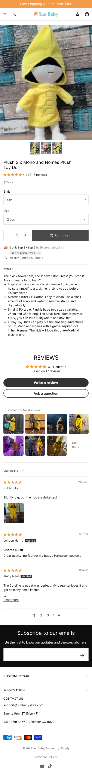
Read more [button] (11, 600)
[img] (12, 482)
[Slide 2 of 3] (46, 148)
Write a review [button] (46, 383)
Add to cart (63, 235)
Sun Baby (38, 748)
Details (8, 269)
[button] (13, 174)
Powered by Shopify (57, 748)
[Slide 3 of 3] (57, 148)
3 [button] (48, 615)
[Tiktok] (49, 766)
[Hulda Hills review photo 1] (13, 513)
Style (6, 191)
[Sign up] (82, 655)
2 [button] (41, 615)
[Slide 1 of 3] (35, 148)
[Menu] (5, 14)
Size (6, 210)
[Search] (14, 14)
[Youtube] (42, 766)
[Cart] (87, 14)
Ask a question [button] (46, 393)
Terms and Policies (46, 756)
